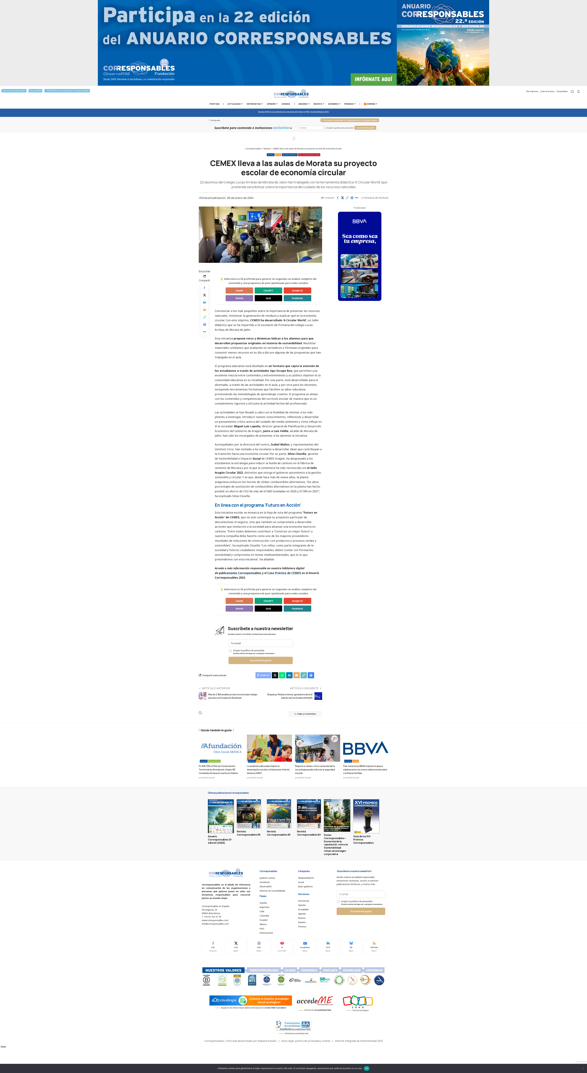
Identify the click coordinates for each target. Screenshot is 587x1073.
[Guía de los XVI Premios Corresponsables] (366, 816)
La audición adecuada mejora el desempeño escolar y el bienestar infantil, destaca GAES (268, 769)
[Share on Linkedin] (204, 302)
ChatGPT (268, 290)
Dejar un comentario (306, 714)
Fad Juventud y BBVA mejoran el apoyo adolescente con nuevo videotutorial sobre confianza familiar (365, 769)
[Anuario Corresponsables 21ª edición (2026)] (221, 816)
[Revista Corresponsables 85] (249, 813)
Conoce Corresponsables (14, 90)
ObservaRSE (35, 90)
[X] (236, 947)
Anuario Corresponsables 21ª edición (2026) (220, 839)
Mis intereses (532, 91)
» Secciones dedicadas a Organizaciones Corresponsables (350, 120)
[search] (572, 91)
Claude (239, 290)
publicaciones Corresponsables (240, 573)
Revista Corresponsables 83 (278, 833)
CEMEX (296, 573)
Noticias (271, 155)
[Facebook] (213, 947)
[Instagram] (259, 947)
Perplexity (297, 298)
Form (3, 1046)
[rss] (374, 947)
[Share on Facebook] (338, 197)
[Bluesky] (351, 947)
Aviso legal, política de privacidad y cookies (305, 1041)
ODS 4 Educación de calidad (309, 155)
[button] (347, 197)
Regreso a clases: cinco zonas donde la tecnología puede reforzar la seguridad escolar (315, 769)
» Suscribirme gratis (365, 128)
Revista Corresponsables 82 (309, 833)
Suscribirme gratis (260, 660)
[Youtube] (282, 947)
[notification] (578, 91)
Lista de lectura (547, 91)
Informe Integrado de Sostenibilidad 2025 (359, 1041)
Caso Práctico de (279, 573)
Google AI (297, 290)
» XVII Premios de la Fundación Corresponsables (67, 90)
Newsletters (562, 91)
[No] (583, 1068)
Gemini (239, 298)
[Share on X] (342, 197)
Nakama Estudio (267, 1041)
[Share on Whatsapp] (282, 675)
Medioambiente (214, 761)
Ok (366, 1068)
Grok (268, 298)
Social (278, 155)
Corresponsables (226, 577)
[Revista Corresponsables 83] (279, 813)
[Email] (204, 309)
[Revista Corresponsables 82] (309, 813)
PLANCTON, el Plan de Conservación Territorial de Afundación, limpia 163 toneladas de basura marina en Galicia (218, 769)
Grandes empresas (290, 155)
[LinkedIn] (328, 947)
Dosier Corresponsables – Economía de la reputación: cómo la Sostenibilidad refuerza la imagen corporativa (336, 844)
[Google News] (305, 947)
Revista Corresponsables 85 (248, 833)
